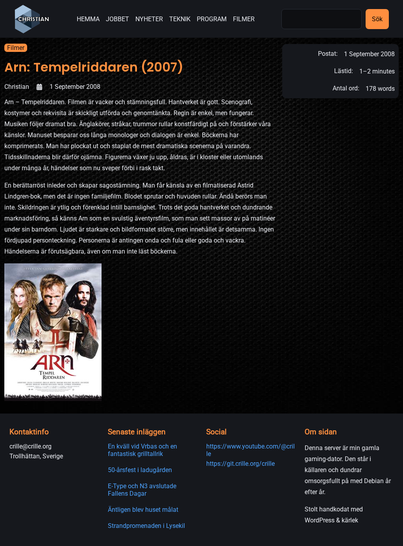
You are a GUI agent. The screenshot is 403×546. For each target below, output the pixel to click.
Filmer (15, 47)
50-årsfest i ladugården (140, 470)
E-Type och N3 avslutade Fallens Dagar (142, 489)
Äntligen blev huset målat (143, 509)
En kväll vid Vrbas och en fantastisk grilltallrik (142, 450)
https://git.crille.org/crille (240, 463)
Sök (377, 19)
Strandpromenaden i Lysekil (146, 525)
